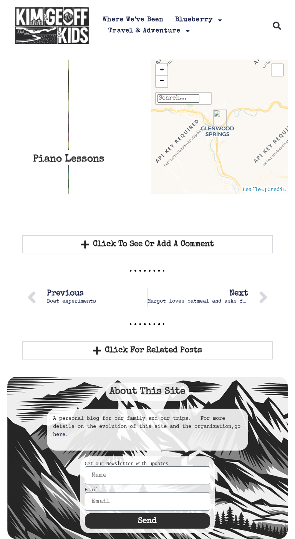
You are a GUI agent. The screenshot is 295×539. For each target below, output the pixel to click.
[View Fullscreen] (277, 70)
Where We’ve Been (133, 20)
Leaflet (253, 190)
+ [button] (161, 70)
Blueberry (194, 20)
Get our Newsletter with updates (126, 463)
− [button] (161, 81)
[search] (178, 98)
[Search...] (205, 98)
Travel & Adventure (144, 31)
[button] (276, 25)
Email (91, 489)
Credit (276, 190)
